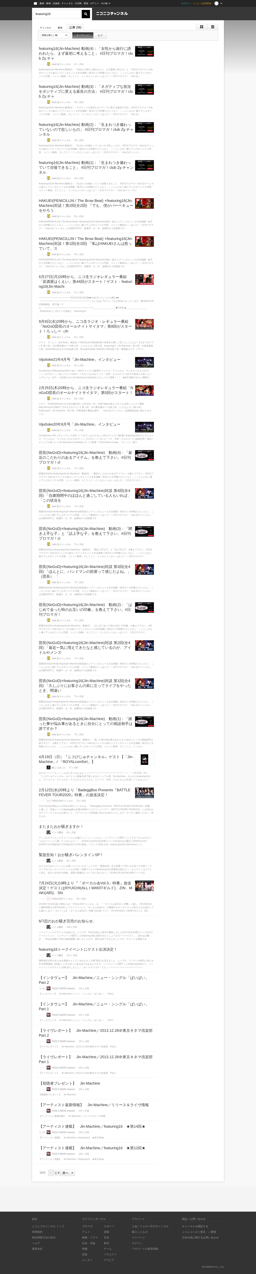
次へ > (67, 1172)
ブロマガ (87, 1226)
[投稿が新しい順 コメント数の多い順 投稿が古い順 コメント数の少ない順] (54, 35)
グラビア (109, 1259)
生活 (106, 1237)
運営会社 (37, 1248)
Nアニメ (94, 3)
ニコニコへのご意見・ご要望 (199, 1231)
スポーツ (109, 1226)
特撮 (84, 1248)
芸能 (106, 1231)
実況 (86, 3)
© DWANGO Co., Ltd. (213, 1266)
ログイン (185, 3)
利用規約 (37, 1231)
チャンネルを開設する (195, 1226)
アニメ (86, 1231)
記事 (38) (75, 27)
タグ (100, 35)
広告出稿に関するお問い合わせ (200, 1237)
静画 (48, 3)
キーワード (82, 35)
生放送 (56, 3)
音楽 (84, 1254)
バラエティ (110, 1254)
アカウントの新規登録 (145, 1248)
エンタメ (87, 1259)
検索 (86, 14)
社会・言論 (88, 1243)
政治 (106, 1243)
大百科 (78, 3)
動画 (42, 3)
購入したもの (140, 1231)
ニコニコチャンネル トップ (48, 1226)
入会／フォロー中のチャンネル (150, 1226)
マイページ (138, 1237)
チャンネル (67, 3)
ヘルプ (36, 1243)
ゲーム (108, 1248)
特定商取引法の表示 (44, 1237)
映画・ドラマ (90, 1237)
